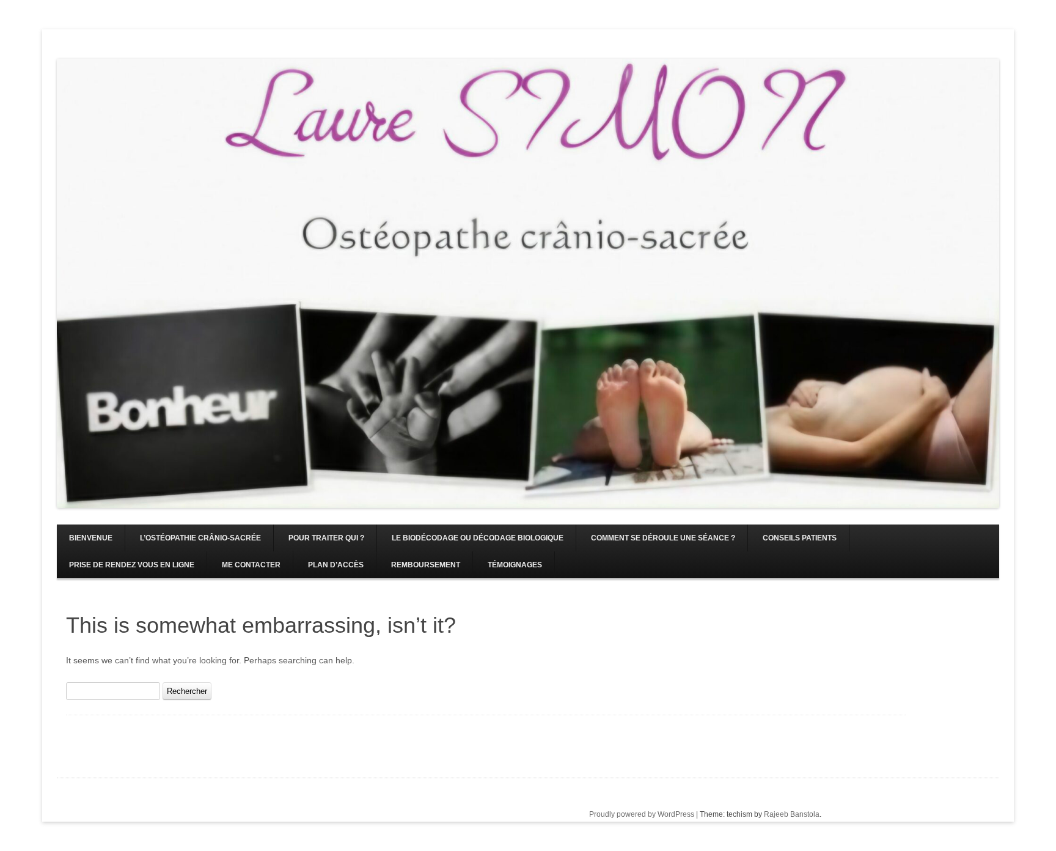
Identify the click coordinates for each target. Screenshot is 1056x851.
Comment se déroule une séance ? (663, 538)
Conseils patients (800, 538)
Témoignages (515, 565)
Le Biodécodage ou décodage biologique (477, 538)
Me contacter (251, 565)
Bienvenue (90, 538)
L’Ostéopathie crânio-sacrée (200, 538)
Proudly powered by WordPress (641, 814)
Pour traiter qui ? (326, 538)
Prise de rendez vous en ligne (131, 565)
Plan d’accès (336, 565)
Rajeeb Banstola (792, 814)
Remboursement (425, 565)
